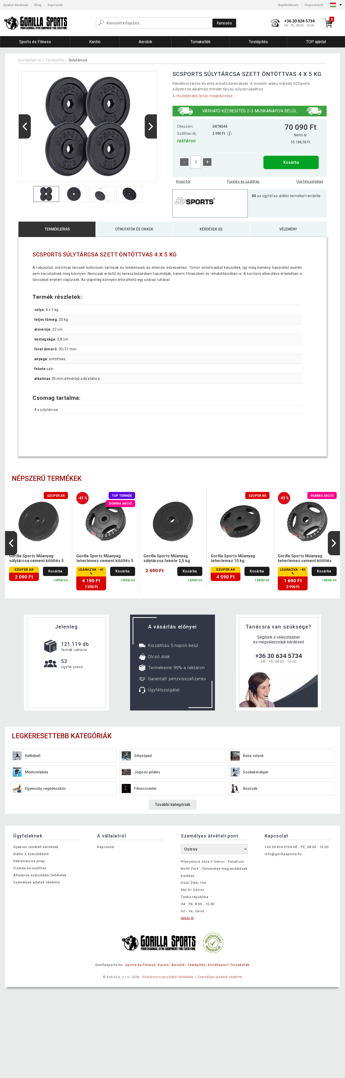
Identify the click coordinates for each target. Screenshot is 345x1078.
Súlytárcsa (78, 60)
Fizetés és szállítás (243, 181)
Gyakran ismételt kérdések (36, 847)
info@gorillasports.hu (283, 854)
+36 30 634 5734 (278, 656)
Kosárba (291, 162)
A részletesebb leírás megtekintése (203, 96)
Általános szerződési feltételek (40, 875)
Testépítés (54, 60)
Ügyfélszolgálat (310, 181)
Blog (37, 5)
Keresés (224, 23)
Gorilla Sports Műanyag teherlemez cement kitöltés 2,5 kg (305, 559)
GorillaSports (29, 60)
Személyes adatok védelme (36, 882)
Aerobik (178, 965)
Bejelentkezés (288, 5)
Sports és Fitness (140, 965)
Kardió (163, 965)
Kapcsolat (55, 5)
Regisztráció (314, 5)
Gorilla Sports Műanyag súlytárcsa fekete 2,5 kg (166, 558)
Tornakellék (240, 965)
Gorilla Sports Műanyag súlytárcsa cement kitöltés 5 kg (36, 559)
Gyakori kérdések (15, 5)
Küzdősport (218, 965)
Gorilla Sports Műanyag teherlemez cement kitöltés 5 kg (104, 559)
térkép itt (187, 918)
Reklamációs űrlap (29, 861)
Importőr (183, 181)
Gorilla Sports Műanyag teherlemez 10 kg (233, 558)
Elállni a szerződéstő (31, 854)
